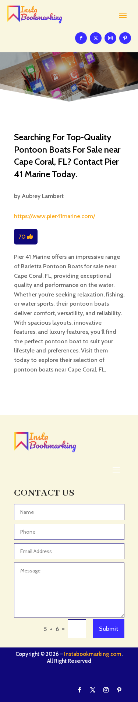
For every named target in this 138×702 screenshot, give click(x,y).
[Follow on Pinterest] (125, 38)
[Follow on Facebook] (81, 38)
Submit (108, 628)
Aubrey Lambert (43, 196)
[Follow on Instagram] (110, 38)
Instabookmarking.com (92, 654)
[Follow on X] (96, 38)
